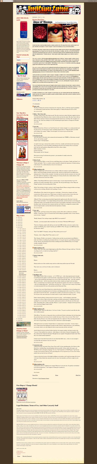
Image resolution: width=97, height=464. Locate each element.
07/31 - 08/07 (22, 263)
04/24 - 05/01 (22, 290)
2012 (19, 225)
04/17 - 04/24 (22, 292)
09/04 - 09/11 (22, 255)
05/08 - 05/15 (22, 287)
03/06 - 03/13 (22, 302)
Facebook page (26, 190)
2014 (19, 222)
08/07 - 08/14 (22, 261)
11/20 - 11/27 (22, 237)
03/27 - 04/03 (22, 297)
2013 (19, 224)
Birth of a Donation (22, 271)
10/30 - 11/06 (22, 242)
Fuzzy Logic (21, 273)
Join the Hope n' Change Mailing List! (23, 26)
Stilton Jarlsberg (38, 169)
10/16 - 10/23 (22, 245)
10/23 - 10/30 (22, 243)
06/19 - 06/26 (22, 277)
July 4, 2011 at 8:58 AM (38, 166)
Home (56, 375)
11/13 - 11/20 (22, 238)
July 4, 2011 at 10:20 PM (38, 306)
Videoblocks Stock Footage (22, 336)
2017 (19, 217)
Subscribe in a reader (20, 92)
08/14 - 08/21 (22, 260)
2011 (19, 227)
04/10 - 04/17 (22, 294)
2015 (19, 220)
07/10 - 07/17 (22, 268)
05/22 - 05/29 (22, 284)
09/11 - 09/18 (22, 253)
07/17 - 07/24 (22, 266)
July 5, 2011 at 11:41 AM (38, 342)
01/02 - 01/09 (22, 317)
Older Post (78, 375)
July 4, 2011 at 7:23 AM (38, 133)
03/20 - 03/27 (22, 299)
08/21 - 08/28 (22, 258)
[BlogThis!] (35, 100)
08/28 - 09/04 (22, 256)
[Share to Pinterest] (40, 100)
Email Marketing (22, 40)
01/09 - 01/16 (22, 315)
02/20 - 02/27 (22, 305)
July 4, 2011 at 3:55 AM (38, 111)
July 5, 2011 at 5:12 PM (38, 361)
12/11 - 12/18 (22, 232)
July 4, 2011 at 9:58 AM (38, 207)
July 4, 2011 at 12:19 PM (38, 252)
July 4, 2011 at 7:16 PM (38, 271)
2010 (19, 318)
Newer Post (35, 375)
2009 (19, 320)
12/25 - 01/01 (22, 228)
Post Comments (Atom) (44, 378)
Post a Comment (36, 372)
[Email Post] (44, 98)
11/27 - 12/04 (22, 235)
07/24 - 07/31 (22, 264)
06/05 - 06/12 (22, 281)
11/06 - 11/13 (22, 240)
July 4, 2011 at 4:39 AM (38, 123)
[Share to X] (36, 100)
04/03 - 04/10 (22, 295)
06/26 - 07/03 (22, 276)
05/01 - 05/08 (22, 289)
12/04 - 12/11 (22, 233)
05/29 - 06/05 (22, 282)
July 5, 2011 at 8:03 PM (38, 369)
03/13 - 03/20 (22, 300)
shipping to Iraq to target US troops (53, 61)
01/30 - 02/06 (22, 310)
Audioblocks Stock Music (22, 337)
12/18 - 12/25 (22, 230)
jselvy (35, 106)
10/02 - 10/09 (22, 248)
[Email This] (33, 100)
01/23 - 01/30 (22, 312)
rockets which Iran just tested (51, 58)
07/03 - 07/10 (22, 269)
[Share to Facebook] (38, 100)
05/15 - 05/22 (22, 285)
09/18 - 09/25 (22, 251)
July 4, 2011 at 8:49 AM (38, 157)
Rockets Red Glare (22, 274)
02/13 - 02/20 (22, 307)
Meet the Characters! (27, 456)
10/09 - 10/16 (22, 246)
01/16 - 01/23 (22, 313)
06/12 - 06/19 (22, 279)
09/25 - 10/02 (22, 250)
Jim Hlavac (36, 274)
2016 (19, 219)
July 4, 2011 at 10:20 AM (38, 245)
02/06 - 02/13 (22, 308)
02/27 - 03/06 (22, 304)
